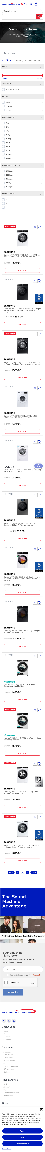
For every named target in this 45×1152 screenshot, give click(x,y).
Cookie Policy (6, 1149)
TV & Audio (8, 1055)
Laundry (27, 34)
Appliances (17, 34)
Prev (11, 872)
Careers (6, 1037)
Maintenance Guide (11, 1093)
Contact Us (7, 1039)
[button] (10, 22)
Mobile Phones (9, 1060)
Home (8, 34)
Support (6, 1087)
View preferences (22, 1143)
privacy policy (26, 975)
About (6, 1031)
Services (6, 1090)
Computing (7, 1063)
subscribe (13, 992)
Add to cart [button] (22, 270)
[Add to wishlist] (39, 227)
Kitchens (6, 1072)
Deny (22, 1137)
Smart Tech (8, 1057)
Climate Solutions (10, 1066)
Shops (6, 1034)
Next (34, 872)
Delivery (6, 1084)
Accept (22, 1131)
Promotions (8, 1095)
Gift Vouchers (8, 1069)
